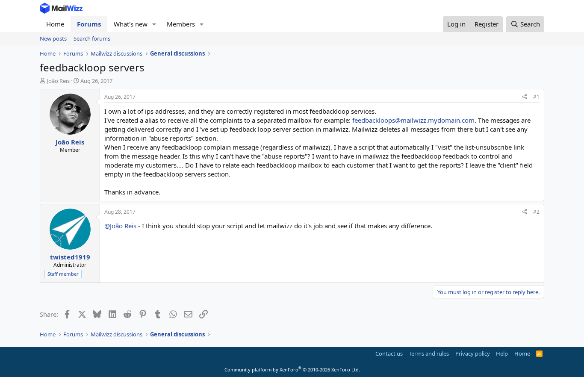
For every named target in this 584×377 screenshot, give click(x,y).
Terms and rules (429, 353)
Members (181, 24)
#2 (536, 211)
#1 (536, 96)
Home (55, 24)
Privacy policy (472, 353)
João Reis (58, 81)
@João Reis (120, 225)
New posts (53, 38)
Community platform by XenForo (292, 369)
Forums (89, 24)
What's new (130, 24)
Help (502, 353)
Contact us (389, 353)
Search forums (92, 38)
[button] (154, 24)
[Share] (524, 97)
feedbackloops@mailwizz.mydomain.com (413, 120)
